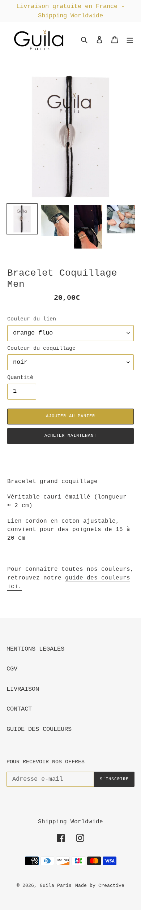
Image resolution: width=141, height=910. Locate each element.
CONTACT (19, 709)
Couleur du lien (31, 319)
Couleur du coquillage (41, 348)
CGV (12, 668)
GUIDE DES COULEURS (39, 729)
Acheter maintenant (70, 435)
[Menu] (129, 40)
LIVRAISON (23, 689)
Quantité (20, 377)
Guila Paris (56, 885)
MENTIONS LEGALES (35, 649)
